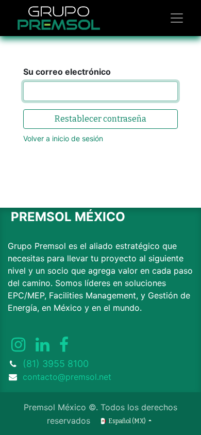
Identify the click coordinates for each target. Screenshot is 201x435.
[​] (18, 344)
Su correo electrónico (67, 71)
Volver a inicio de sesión (63, 138)
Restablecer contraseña (100, 119)
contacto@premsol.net (67, 377)
